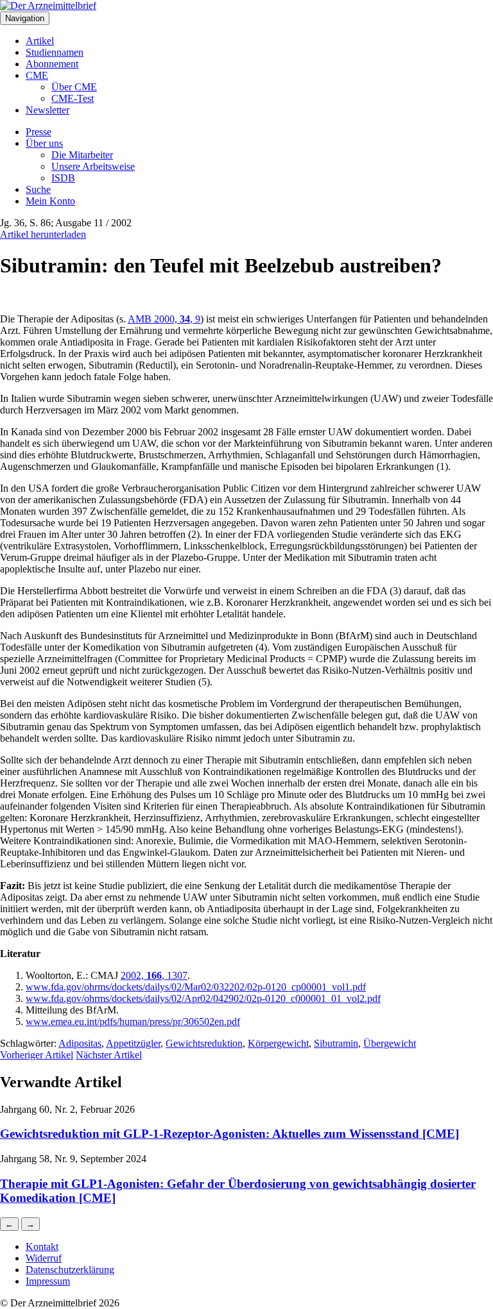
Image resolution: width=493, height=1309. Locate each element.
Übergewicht (389, 1043)
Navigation (24, 18)
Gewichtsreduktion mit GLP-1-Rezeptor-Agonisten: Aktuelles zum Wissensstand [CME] (229, 1133)
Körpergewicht (278, 1043)
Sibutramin (336, 1043)
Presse (38, 131)
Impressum (48, 1281)
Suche (38, 189)
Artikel (40, 40)
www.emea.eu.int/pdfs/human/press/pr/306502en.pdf (133, 1021)
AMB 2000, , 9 (164, 318)
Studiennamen (54, 52)
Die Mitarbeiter (82, 154)
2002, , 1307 (154, 975)
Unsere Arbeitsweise (93, 166)
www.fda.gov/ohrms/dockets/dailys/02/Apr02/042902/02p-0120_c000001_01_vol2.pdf (203, 998)
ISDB (63, 177)
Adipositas (79, 1043)
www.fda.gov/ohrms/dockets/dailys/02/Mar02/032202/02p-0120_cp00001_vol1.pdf (196, 986)
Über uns (44, 143)
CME (37, 75)
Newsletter (47, 109)
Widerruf (44, 1258)
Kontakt (42, 1246)
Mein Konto (50, 201)
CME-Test (72, 98)
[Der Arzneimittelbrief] (48, 5)
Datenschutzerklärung (70, 1269)
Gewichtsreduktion (204, 1043)
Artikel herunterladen (43, 234)
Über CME (74, 86)
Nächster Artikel (109, 1054)
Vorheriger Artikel (36, 1054)
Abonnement (52, 63)
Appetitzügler (133, 1043)
